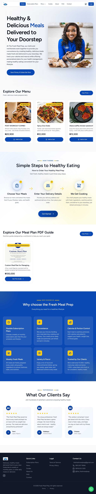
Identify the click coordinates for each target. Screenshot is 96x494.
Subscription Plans (32, 4)
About (57, 4)
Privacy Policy (54, 465)
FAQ (63, 4)
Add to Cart (19, 139)
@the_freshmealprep (82, 471)
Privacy (52, 488)
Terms (44, 488)
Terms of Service (55, 462)
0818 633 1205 (80, 468)
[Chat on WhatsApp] (91, 489)
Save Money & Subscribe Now (20, 72)
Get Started (46, 214)
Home (23, 4)
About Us (29, 471)
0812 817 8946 (80, 465)
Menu (42, 4)
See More (85, 93)
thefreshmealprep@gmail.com (84, 462)
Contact (69, 4)
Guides (50, 4)
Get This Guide (16, 279)
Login (91, 4)
